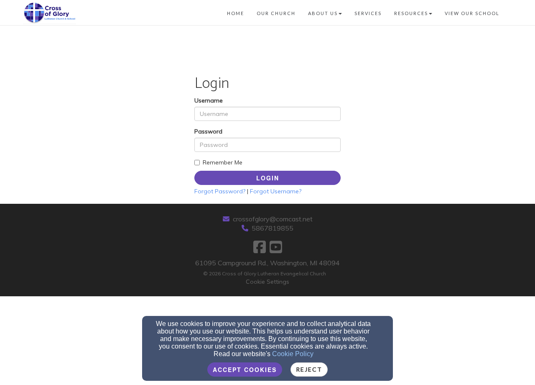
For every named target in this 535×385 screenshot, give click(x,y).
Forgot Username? (275, 191)
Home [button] (235, 13)
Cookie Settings (267, 281)
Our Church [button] (276, 13)
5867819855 (272, 228)
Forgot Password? (219, 191)
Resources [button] (411, 13)
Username (208, 100)
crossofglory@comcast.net (273, 219)
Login (267, 178)
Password (208, 131)
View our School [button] (472, 13)
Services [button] (368, 13)
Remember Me (222, 162)
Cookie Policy (292, 353)
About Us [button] (323, 13)
